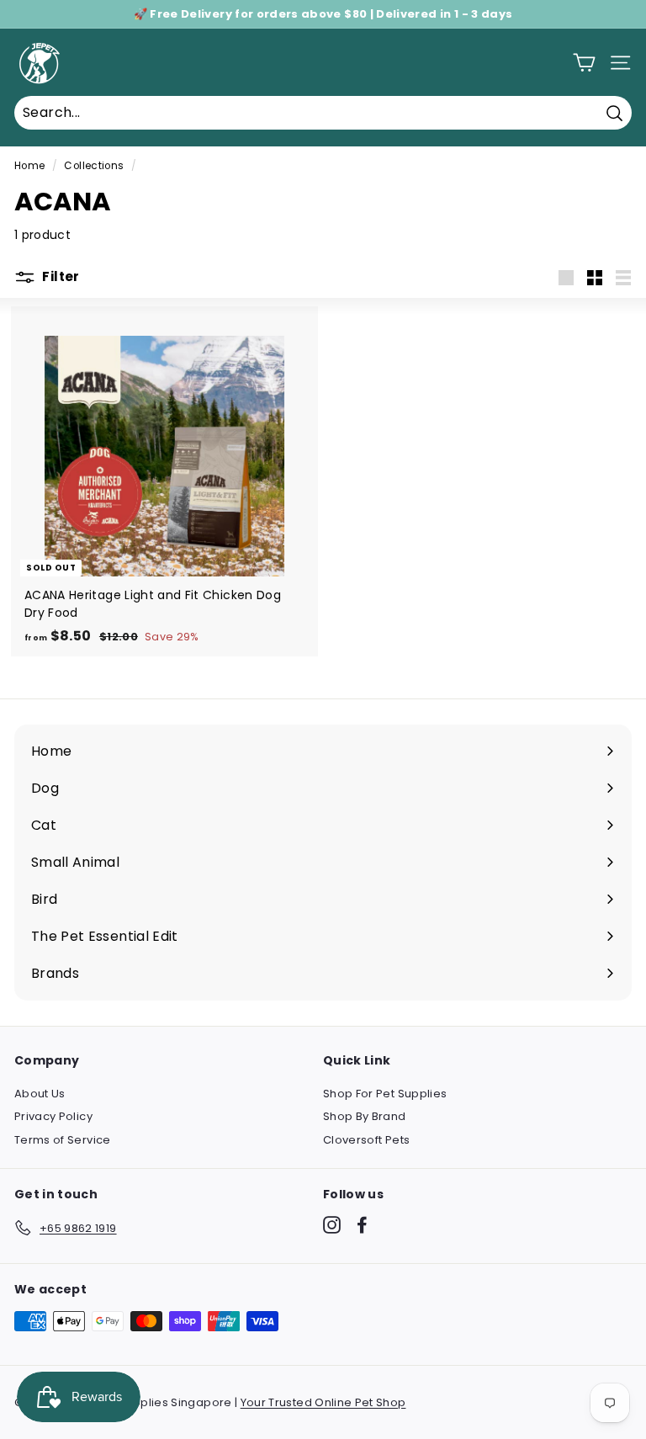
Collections (94, 166)
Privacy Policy (53, 1116)
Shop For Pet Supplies (385, 1094)
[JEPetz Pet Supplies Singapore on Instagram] (332, 1225)
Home (29, 166)
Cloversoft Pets (366, 1140)
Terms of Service (62, 1140)
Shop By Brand (364, 1116)
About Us (40, 1094)
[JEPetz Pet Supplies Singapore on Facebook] (362, 1225)
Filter (60, 276)
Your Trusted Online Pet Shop (323, 1402)
